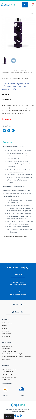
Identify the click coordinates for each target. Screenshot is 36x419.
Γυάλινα (19, 70)
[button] (18, 4)
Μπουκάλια (13, 70)
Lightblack (22, 411)
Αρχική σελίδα (5, 70)
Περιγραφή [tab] (7, 142)
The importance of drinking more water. (15, 236)
